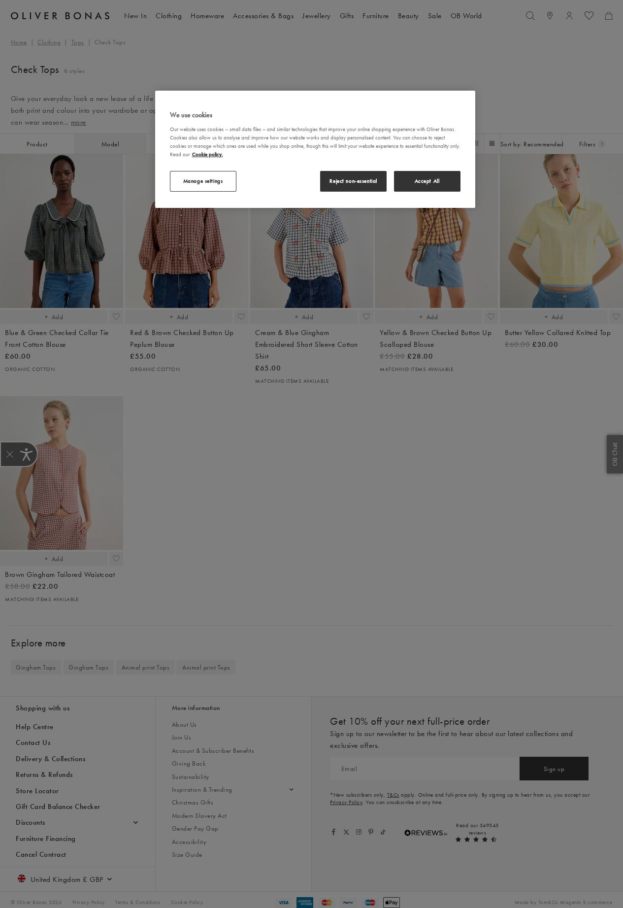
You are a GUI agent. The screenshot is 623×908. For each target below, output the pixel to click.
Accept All (427, 180)
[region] (315, 149)
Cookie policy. (207, 154)
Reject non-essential (353, 180)
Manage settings (203, 180)
